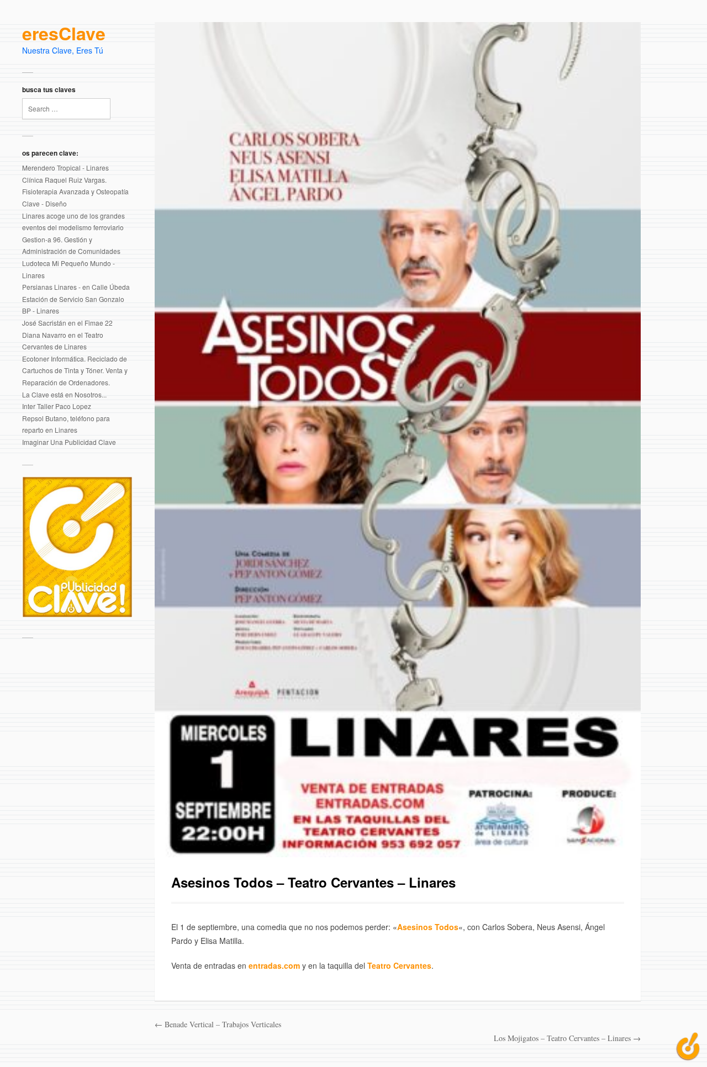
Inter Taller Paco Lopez (56, 406)
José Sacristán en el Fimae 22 (67, 322)
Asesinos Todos (427, 926)
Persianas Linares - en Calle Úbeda (76, 286)
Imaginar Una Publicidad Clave (69, 442)
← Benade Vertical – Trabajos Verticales (218, 1024)
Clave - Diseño (44, 203)
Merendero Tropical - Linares (65, 167)
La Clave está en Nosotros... (64, 394)
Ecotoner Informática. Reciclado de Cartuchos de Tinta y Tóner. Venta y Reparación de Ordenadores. (75, 370)
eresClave (63, 33)
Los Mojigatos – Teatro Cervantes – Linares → (567, 1038)
